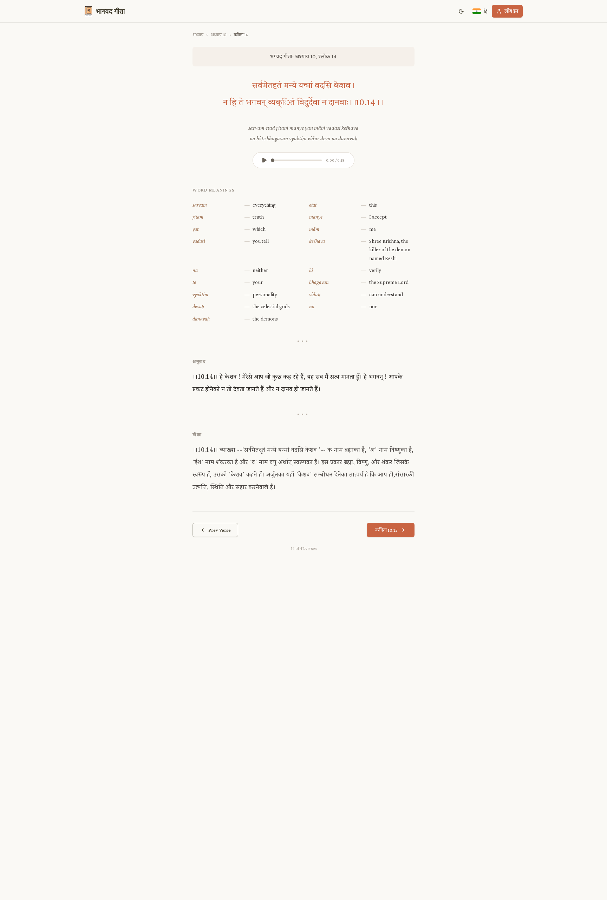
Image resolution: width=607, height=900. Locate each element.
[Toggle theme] (461, 11)
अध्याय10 (219, 34)
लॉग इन (511, 11)
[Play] (264, 160)
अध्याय (197, 34)
